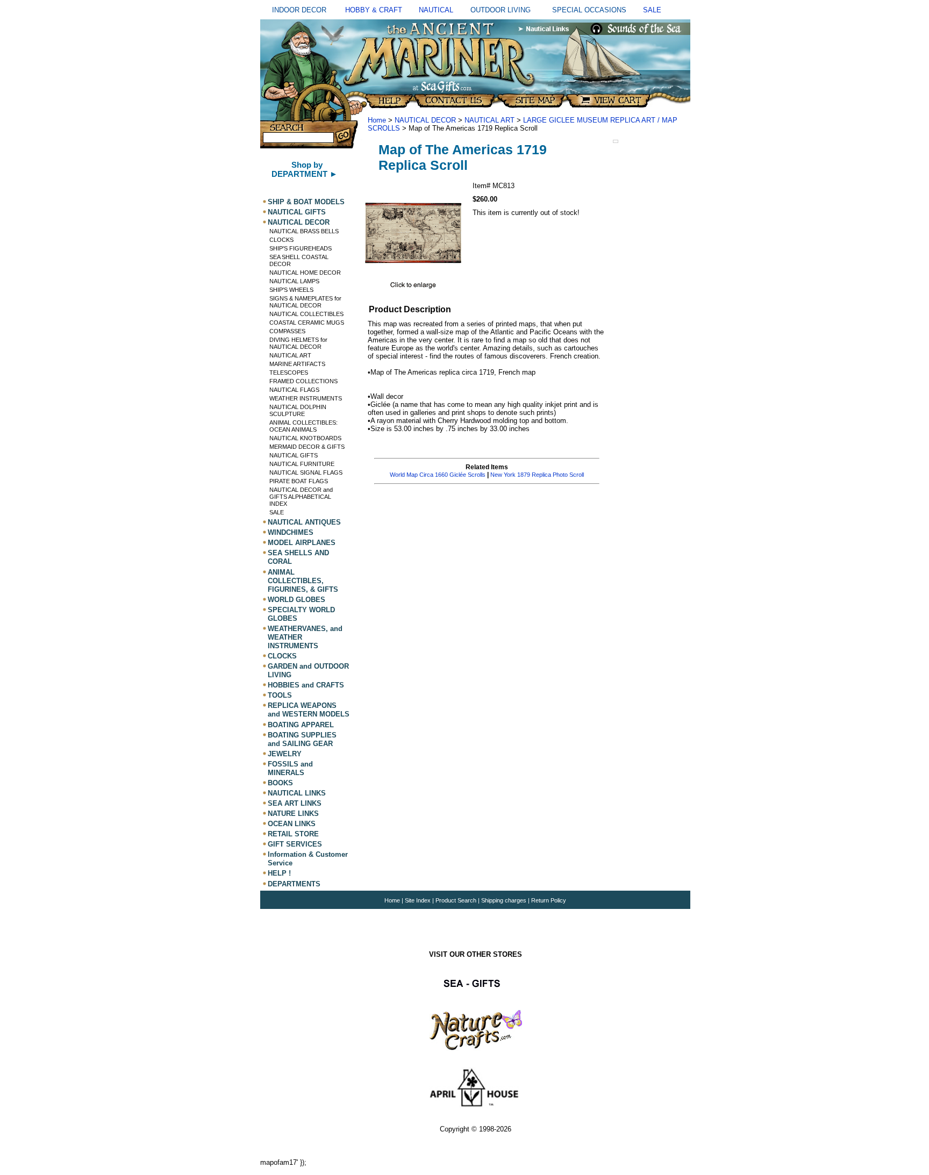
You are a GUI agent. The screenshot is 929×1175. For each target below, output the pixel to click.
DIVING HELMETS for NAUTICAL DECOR (298, 343)
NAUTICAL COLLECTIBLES (306, 314)
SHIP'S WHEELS (291, 289)
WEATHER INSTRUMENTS (305, 398)
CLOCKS (281, 240)
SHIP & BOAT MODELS (306, 202)
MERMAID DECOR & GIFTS (307, 446)
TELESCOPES (288, 372)
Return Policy (548, 900)
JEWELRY (285, 754)
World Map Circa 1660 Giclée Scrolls (437, 474)
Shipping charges (504, 900)
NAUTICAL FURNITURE (301, 464)
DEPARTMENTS (294, 884)
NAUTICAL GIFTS (297, 212)
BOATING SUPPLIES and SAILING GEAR (302, 739)
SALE (652, 10)
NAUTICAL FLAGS (294, 389)
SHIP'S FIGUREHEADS (300, 248)
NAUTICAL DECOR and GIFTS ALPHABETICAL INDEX (301, 496)
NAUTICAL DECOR (299, 222)
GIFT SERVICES (295, 844)
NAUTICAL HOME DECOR (305, 272)
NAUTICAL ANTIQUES (304, 522)
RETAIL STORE (293, 834)
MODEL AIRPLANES (301, 543)
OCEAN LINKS (292, 824)
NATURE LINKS (293, 813)
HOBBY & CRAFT (373, 10)
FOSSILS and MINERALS (290, 768)
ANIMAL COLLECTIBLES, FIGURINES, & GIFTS (303, 580)
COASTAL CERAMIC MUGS (306, 322)
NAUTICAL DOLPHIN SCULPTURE (297, 410)
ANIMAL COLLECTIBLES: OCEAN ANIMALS (303, 426)
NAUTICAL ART (290, 355)
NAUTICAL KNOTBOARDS (305, 438)
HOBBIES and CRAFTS (306, 685)
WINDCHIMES (290, 532)
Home (377, 120)
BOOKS (280, 783)
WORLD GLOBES (296, 600)
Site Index (418, 900)
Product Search (455, 900)
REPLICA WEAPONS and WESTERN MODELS (308, 709)
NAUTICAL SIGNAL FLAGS (305, 472)
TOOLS (280, 695)
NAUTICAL (436, 10)
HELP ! (279, 874)
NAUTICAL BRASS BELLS (304, 231)
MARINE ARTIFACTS (297, 364)
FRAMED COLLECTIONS (303, 381)
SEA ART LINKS (294, 803)
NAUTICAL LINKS (297, 793)
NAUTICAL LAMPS (294, 281)
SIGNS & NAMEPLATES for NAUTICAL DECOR (305, 302)
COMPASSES (287, 331)
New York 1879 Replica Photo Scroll (537, 474)
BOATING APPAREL (301, 725)
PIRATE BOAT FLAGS (298, 481)
